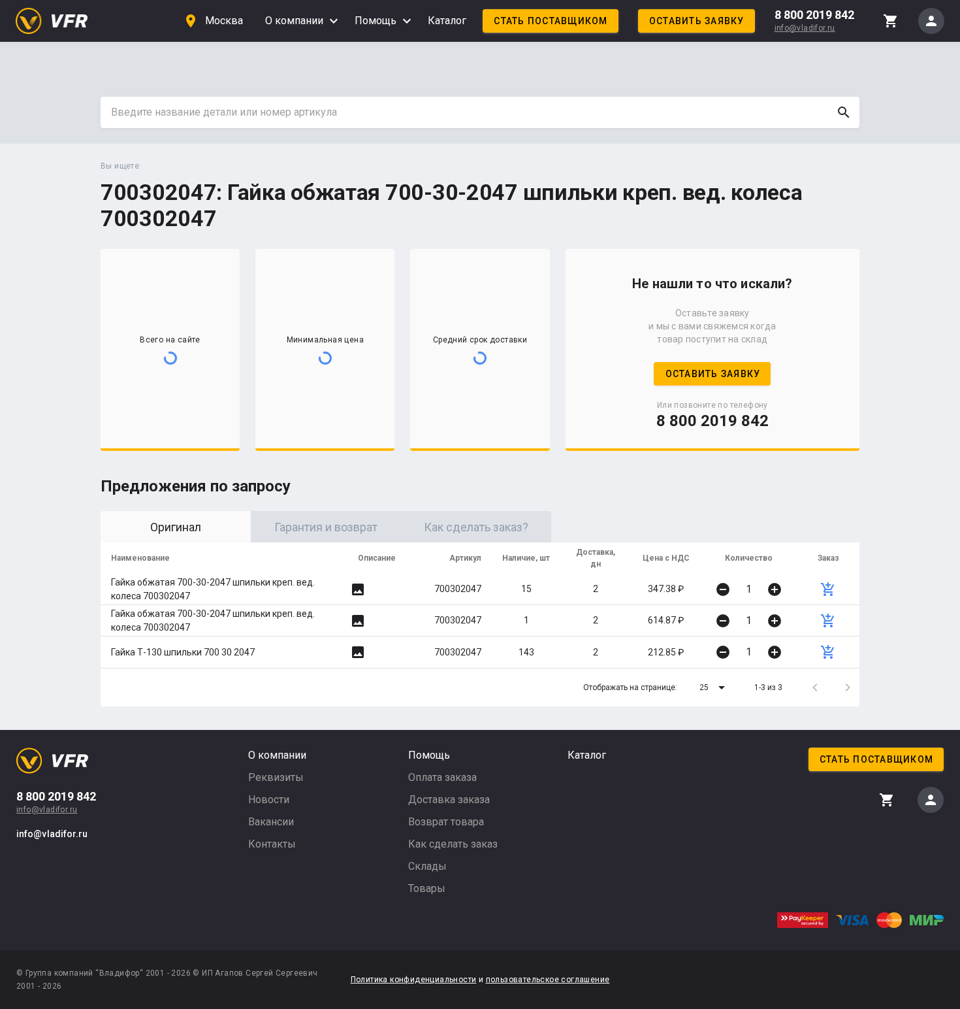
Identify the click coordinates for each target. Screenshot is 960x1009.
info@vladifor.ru (805, 28)
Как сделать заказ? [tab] (476, 527)
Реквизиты (276, 777)
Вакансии (271, 822)
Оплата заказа (442, 777)
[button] (714, 687)
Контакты (272, 844)
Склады (427, 866)
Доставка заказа (449, 799)
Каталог (447, 20)
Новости (268, 799)
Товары (426, 888)
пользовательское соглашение (548, 979)
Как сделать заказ (453, 844)
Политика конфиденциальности (414, 979)
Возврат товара (446, 822)
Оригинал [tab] (175, 527)
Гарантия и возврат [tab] (325, 527)
